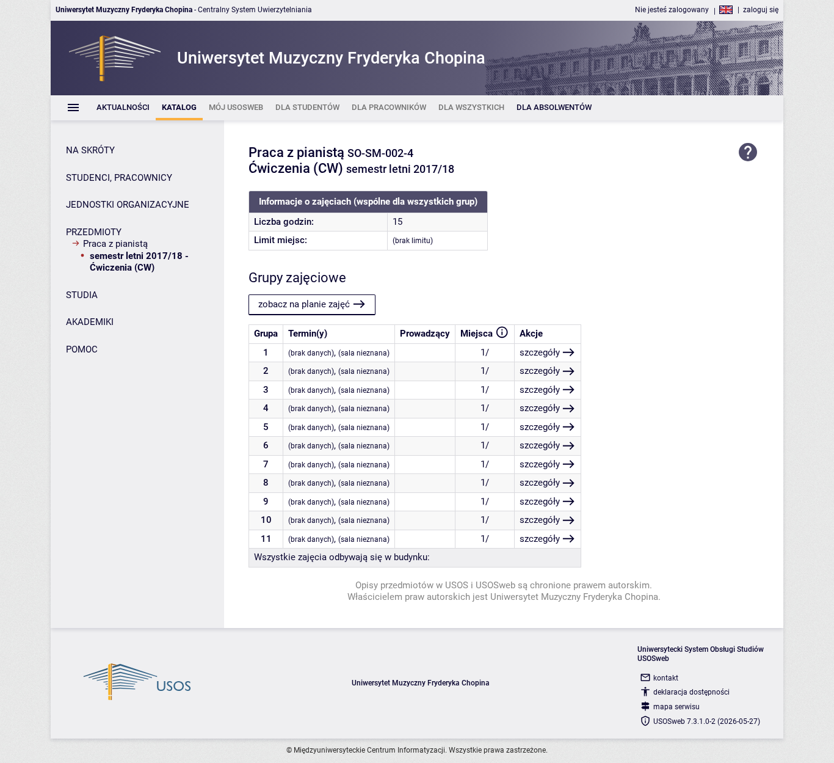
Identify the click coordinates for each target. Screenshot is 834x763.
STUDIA (82, 295)
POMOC (82, 349)
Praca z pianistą (115, 243)
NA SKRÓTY (90, 150)
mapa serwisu (676, 707)
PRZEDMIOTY (93, 232)
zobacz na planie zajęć (304, 304)
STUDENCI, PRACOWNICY (119, 177)
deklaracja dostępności (691, 692)
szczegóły (540, 352)
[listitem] (123, 107)
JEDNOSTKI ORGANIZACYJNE (127, 204)
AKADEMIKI (90, 321)
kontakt (665, 678)
